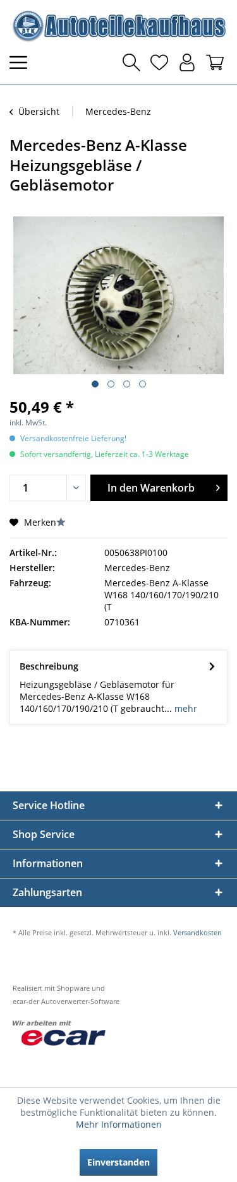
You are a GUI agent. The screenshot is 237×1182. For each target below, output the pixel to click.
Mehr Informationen (119, 1124)
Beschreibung (49, 666)
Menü (22, 62)
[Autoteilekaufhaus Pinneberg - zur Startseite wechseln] (118, 25)
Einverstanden (118, 1162)
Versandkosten (197, 932)
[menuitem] (22, 62)
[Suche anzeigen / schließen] (131, 62)
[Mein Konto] (187, 62)
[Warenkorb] (215, 62)
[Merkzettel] (159, 62)
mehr (184, 708)
